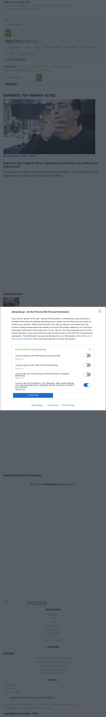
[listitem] (53, 349)
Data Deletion (37, 405)
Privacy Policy (69, 405)
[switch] (87, 355)
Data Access (53, 405)
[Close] (100, 312)
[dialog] (53, 358)
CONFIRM (33, 395)
